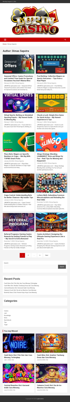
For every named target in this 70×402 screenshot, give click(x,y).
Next (46, 255)
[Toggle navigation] (5, 40)
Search (6, 263)
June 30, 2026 (41, 360)
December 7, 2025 (9, 241)
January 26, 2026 (42, 163)
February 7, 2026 (9, 122)
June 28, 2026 (41, 390)
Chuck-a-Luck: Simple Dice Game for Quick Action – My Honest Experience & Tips (50, 117)
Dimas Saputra (19, 83)
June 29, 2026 (8, 390)
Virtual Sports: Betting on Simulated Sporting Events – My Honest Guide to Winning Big (18, 117)
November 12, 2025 (42, 241)
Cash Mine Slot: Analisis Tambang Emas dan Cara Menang (21, 285)
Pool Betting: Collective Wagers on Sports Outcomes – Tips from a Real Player (51, 78)
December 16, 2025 (42, 202)
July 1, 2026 (7, 360)
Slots (5, 318)
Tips (5, 322)
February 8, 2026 (42, 83)
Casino (6, 311)
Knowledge (8, 71)
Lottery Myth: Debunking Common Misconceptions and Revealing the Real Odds (51, 197)
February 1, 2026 (42, 122)
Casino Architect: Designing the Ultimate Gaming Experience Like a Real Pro (51, 236)
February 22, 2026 (9, 83)
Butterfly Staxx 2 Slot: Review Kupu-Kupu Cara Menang (20, 292)
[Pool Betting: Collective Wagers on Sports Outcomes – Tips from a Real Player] (51, 64)
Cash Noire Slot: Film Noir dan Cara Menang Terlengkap (20, 283)
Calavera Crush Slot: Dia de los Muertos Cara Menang (20, 290)
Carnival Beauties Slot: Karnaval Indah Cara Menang (19, 288)
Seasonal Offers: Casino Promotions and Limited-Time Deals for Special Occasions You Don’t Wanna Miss (18, 78)
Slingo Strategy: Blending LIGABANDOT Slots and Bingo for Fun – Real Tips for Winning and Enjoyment (50, 157)
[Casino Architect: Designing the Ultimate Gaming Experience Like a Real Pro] (51, 222)
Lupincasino (40, 399)
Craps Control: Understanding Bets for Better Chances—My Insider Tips (18, 196)
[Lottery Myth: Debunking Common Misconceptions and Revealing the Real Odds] (51, 183)
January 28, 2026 (9, 161)
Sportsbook (7, 320)
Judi (5, 313)
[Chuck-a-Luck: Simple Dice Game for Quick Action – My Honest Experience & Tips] (51, 103)
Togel (5, 324)
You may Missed (11, 331)
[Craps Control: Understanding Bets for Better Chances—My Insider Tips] (18, 183)
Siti (13, 360)
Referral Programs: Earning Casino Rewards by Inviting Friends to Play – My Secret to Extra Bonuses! (18, 236)
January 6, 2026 (8, 200)
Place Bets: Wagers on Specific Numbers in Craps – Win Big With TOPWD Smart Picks (17, 156)
